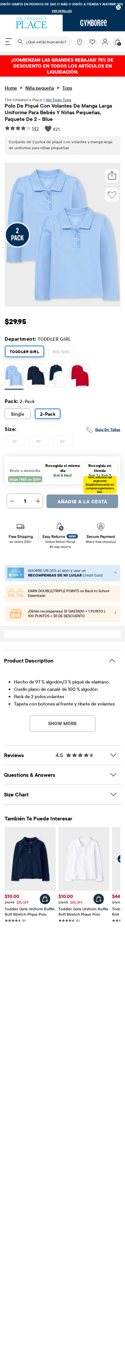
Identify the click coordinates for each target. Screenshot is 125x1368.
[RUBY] (80, 377)
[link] (79, 42)
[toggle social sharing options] (112, 176)
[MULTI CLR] (58, 377)
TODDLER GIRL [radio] (24, 351)
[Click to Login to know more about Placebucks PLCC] (115, 613)
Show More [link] (62, 723)
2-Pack (48, 414)
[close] (118, 7)
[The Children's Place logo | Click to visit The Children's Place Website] (31, 23)
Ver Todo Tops (58, 99)
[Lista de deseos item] (93, 46)
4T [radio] (38, 441)
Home (11, 88)
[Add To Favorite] (112, 195)
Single (18, 414)
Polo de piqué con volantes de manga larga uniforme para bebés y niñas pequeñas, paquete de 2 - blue (58, 112)
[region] (62, 7)
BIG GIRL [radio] (61, 351)
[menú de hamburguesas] (8, 41)
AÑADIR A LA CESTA (82, 502)
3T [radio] (14, 441)
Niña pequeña (39, 88)
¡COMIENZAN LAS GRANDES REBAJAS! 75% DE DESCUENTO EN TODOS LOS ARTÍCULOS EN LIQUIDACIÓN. (62, 66)
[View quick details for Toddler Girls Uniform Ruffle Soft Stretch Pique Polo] (45, 899)
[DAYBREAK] (14, 377)
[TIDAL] (36, 377)
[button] (92, 42)
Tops (67, 88)
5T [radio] (62, 441)
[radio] (14, 376)
